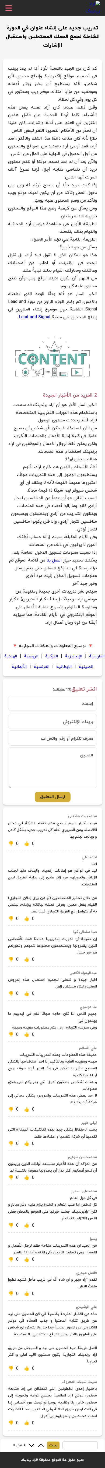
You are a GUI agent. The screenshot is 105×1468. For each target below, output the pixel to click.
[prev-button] (41, 1445)
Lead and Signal (34, 317)
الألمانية (19, 667)
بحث (53, 1445)
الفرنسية (42, 667)
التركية (51, 656)
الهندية (10, 656)
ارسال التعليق (52, 797)
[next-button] (31, 1445)
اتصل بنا (54, 560)
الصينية (86, 667)
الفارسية (97, 656)
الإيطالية (64, 667)
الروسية (31, 656)
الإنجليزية (73, 656)
